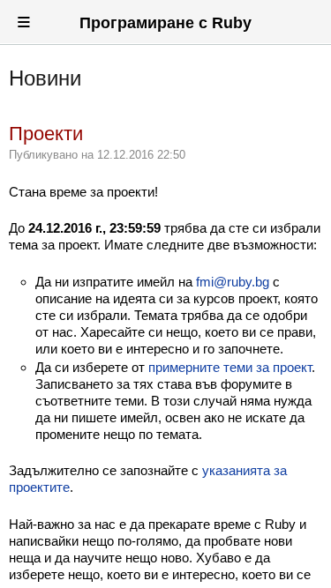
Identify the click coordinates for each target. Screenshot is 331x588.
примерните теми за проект (230, 367)
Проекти (46, 134)
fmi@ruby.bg (232, 281)
